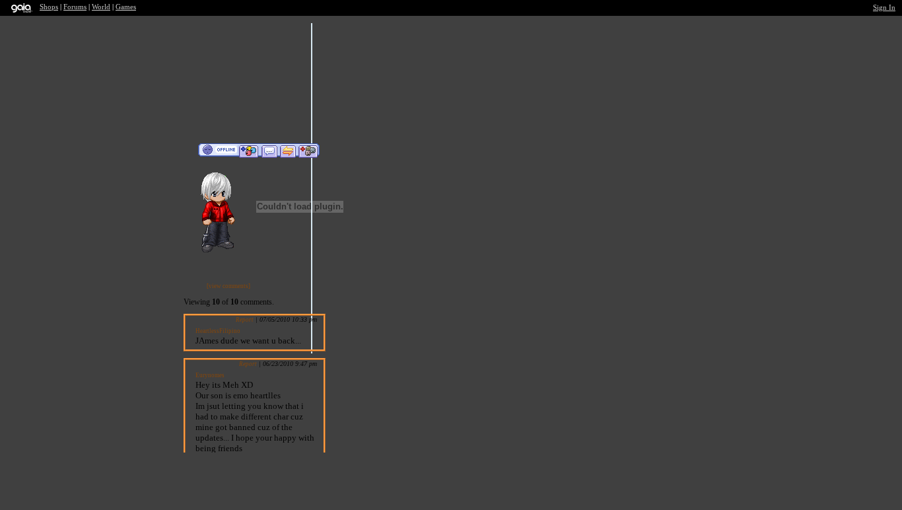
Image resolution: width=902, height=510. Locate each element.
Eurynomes (210, 375)
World (101, 7)
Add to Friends (249, 150)
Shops (49, 7)
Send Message (269, 150)
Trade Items (288, 150)
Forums (75, 7)
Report (245, 319)
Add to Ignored (308, 150)
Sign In (884, 7)
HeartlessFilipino (217, 331)
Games (126, 7)
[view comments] (228, 286)
